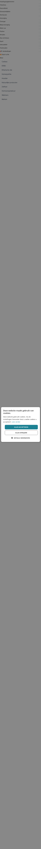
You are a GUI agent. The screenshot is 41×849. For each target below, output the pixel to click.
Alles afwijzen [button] (21, 433)
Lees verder (16, 422)
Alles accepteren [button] (21, 427)
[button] (20, 438)
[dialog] (20, 424)
